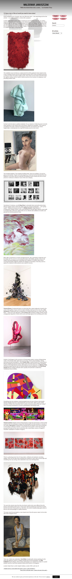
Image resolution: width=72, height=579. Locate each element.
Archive (63, 18)
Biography (56, 15)
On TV (63, 15)
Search (54, 23)
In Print (55, 18)
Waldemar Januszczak (36, 4)
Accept (56, 576)
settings (48, 576)
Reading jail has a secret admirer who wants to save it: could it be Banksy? (19, 568)
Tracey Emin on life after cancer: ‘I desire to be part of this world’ (33, 570)
